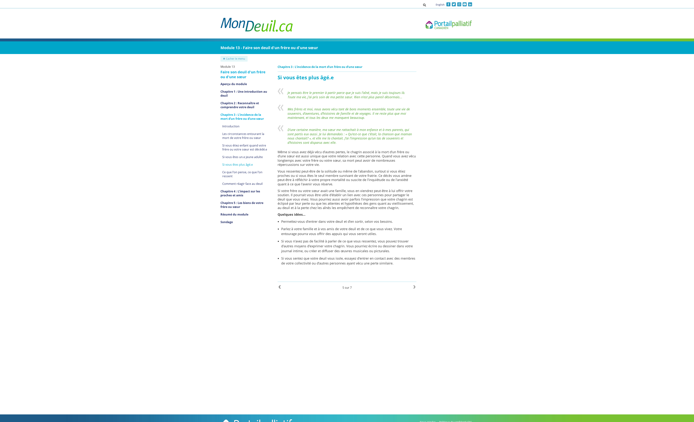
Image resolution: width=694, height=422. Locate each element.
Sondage (226, 222)
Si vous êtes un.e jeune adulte (242, 157)
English (440, 4)
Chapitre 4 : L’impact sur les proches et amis (240, 193)
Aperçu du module (233, 84)
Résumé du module (234, 214)
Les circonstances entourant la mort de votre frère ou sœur (243, 136)
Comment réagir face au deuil (242, 184)
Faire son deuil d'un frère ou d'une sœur (242, 74)
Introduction (230, 126)
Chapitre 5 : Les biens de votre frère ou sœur (241, 205)
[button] (424, 5)
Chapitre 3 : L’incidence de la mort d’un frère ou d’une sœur (242, 117)
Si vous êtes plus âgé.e (237, 165)
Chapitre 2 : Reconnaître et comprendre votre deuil (239, 105)
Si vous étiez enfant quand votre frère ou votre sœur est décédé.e (244, 147)
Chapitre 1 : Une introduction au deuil (243, 94)
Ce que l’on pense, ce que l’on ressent (242, 174)
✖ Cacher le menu (234, 58)
